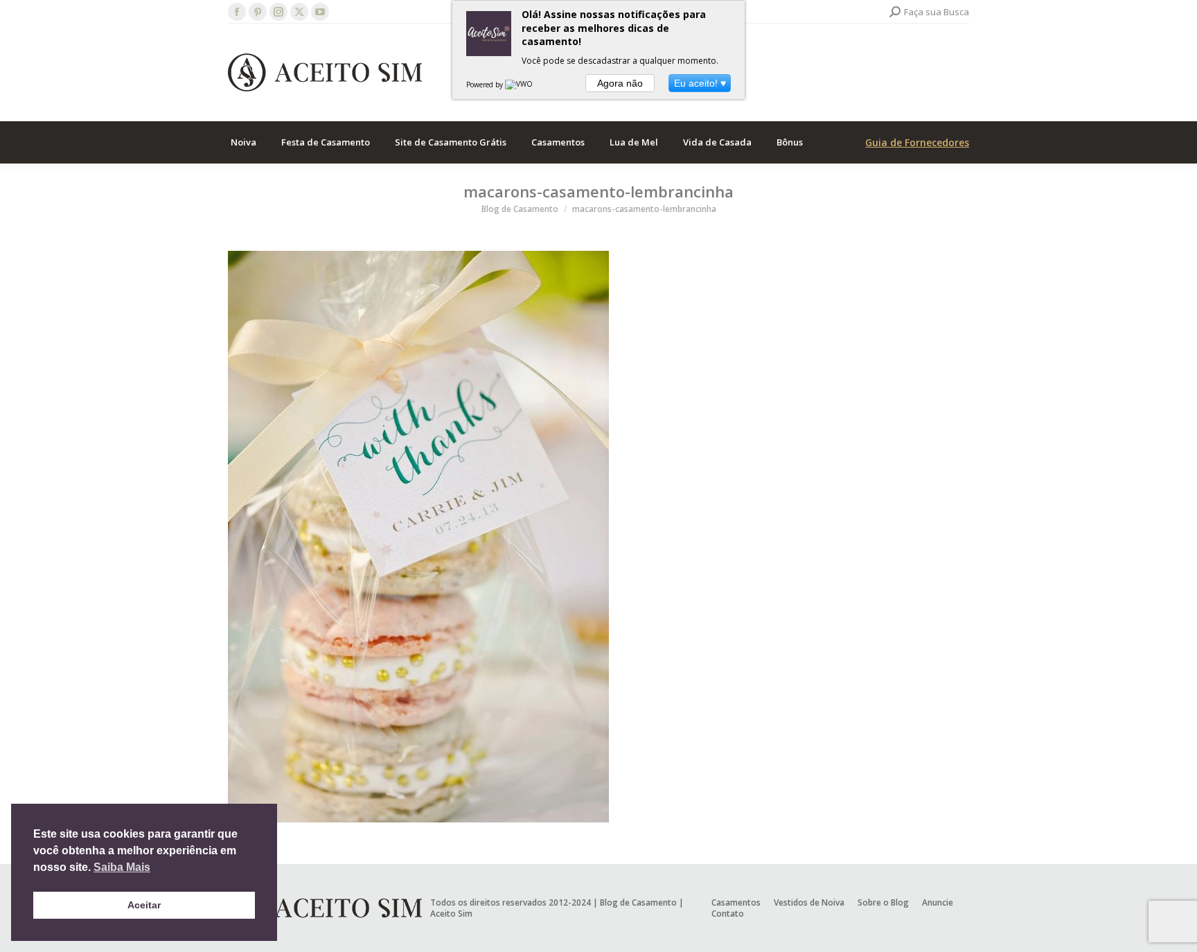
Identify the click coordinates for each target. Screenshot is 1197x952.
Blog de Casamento (638, 902)
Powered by (485, 84)
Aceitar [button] (144, 904)
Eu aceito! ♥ (700, 83)
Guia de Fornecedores (917, 142)
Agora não (620, 83)
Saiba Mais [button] (122, 867)
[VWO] (519, 84)
